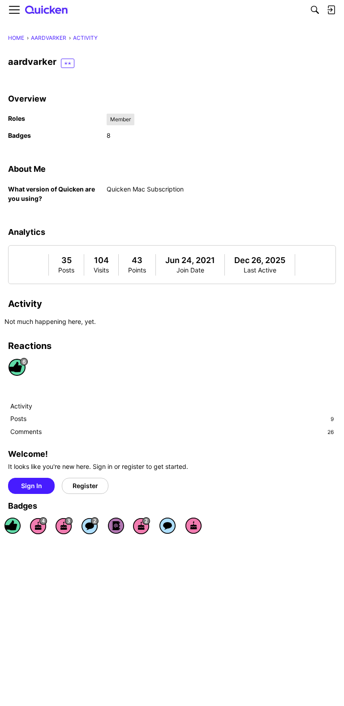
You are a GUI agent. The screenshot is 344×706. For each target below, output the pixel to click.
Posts (66, 270)
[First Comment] (167, 525)
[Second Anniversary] (141, 525)
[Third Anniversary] (64, 525)
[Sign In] (331, 10)
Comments (172, 431)
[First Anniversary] (193, 525)
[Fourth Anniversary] (38, 525)
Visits (101, 270)
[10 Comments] (90, 525)
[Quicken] (46, 10)
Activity (21, 406)
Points (137, 270)
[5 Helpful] (12, 525)
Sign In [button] (31, 485)
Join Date (190, 270)
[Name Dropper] (116, 525)
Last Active (260, 270)
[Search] (315, 10)
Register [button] (85, 485)
